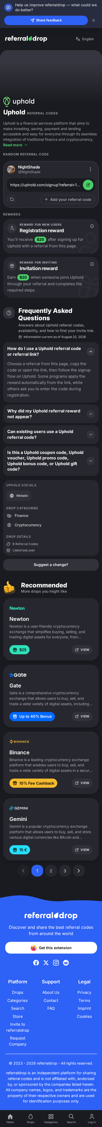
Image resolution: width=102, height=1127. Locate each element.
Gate (15, 685)
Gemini (18, 819)
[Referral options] (90, 169)
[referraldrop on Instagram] (56, 963)
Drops (17, 992)
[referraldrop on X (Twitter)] (46, 963)
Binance (19, 752)
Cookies (84, 1016)
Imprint (84, 1008)
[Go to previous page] (23, 871)
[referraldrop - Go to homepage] (26, 39)
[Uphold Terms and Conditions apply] (92, 226)
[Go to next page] (79, 871)
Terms (84, 1000)
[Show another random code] (11, 199)
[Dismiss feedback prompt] (93, 20)
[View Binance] (19, 742)
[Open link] (88, 185)
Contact (51, 1000)
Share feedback (49, 20)
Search (17, 1008)
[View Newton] (17, 608)
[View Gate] (17, 675)
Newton (19, 619)
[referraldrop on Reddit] (66, 963)
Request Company (17, 1041)
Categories (17, 1000)
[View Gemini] (18, 808)
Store (18, 1016)
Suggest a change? (51, 564)
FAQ (51, 1008)
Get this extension (55, 947)
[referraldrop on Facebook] (36, 963)
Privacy (84, 992)
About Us (50, 992)
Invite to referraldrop (17, 1027)
